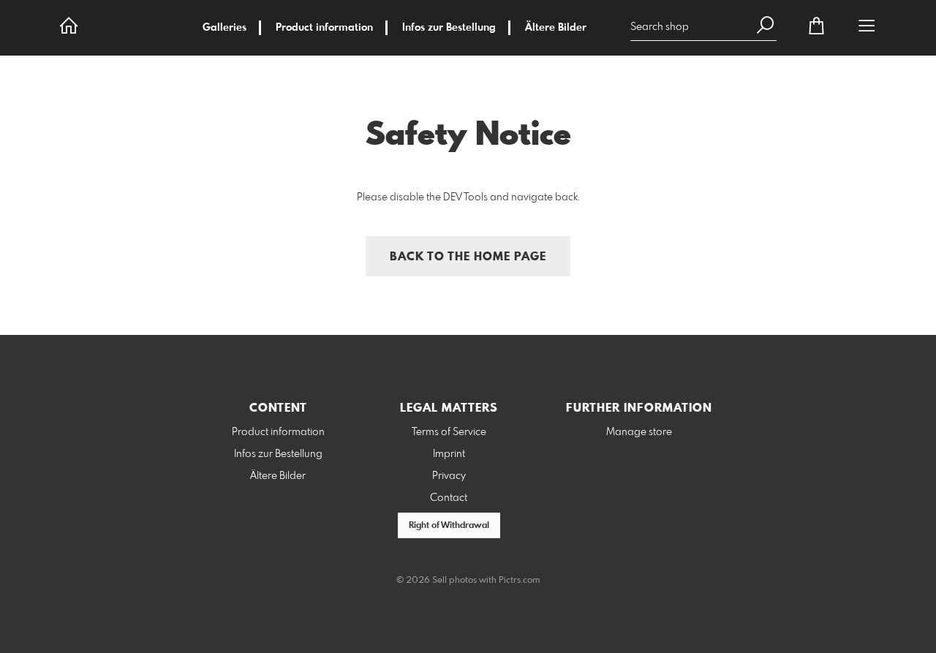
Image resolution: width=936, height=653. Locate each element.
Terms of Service (449, 432)
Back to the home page (468, 257)
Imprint (449, 454)
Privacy (449, 476)
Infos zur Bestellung (449, 28)
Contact (448, 498)
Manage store (639, 432)
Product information (324, 28)
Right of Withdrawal (449, 525)
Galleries (224, 28)
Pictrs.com (519, 580)
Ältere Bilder (555, 28)
